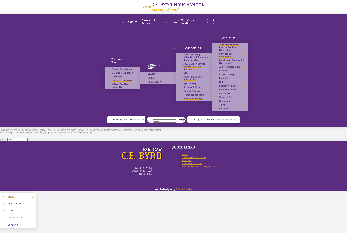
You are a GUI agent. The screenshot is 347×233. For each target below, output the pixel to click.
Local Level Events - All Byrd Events (199, 167)
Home (185, 154)
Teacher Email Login (192, 163)
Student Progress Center (194, 157)
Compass (187, 160)
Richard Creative (184, 189)
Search (150, 121)
